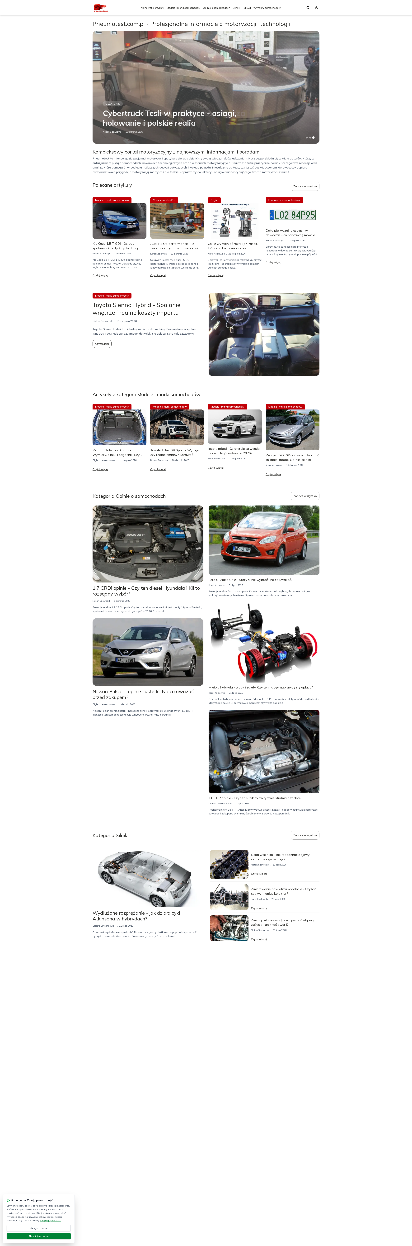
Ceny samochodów (164, 200)
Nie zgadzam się (38, 1228)
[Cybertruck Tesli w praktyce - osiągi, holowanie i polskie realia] (206, 87)
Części (214, 200)
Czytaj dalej (102, 343)
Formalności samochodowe (284, 200)
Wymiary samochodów (267, 7)
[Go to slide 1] (307, 138)
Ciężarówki (112, 103)
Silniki (236, 7)
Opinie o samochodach (216, 7)
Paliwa (247, 7)
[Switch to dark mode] (316, 8)
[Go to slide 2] (310, 138)
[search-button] (308, 8)
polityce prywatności (50, 1220)
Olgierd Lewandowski (104, 460)
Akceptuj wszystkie (39, 1236)
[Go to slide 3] (313, 137)
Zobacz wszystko (305, 186)
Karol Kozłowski (158, 253)
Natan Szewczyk (112, 131)
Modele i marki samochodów (183, 7)
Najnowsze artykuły (152, 7)
